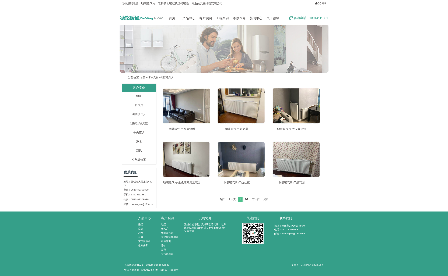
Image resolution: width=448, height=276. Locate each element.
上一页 (232, 199)
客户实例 (205, 18)
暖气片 (139, 105)
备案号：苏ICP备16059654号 (307, 265)
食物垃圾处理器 (139, 123)
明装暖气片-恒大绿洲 (182, 128)
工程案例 (222, 18)
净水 (139, 141)
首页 (172, 18)
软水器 (163, 269)
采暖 (140, 224)
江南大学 (173, 269)
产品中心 (189, 18)
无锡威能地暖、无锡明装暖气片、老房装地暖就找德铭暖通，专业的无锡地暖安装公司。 (205, 227)
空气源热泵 (139, 159)
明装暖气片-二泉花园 (292, 182)
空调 (140, 228)
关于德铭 (273, 18)
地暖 (139, 96)
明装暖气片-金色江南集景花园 (182, 182)
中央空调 (139, 132)
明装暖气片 (167, 77)
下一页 (256, 199)
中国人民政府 (131, 269)
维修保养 (239, 18)
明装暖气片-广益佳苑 (237, 182)
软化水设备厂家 (149, 269)
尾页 (265, 199)
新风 (139, 150)
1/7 (246, 199)
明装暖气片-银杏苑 (236, 128)
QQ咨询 (322, 3)
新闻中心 (256, 18)
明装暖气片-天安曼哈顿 (291, 128)
